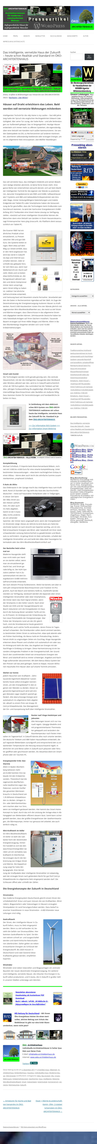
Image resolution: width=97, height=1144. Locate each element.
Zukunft (23, 1085)
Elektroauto (7, 1079)
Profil (15, 36)
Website (26, 36)
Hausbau (30, 1073)
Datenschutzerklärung (11, 1127)
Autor (85, 36)
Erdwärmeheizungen (20, 1079)
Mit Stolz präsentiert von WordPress (33, 1127)
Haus (41, 1079)
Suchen (73, 52)
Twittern (26, 1063)
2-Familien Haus (43, 1070)
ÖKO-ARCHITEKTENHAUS (44, 419)
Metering (55, 1079)
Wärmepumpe (14, 1085)
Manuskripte (72, 36)
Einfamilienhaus (20, 1073)
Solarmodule (42, 1082)
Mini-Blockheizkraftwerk (12, 1082)
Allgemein (53, 1070)
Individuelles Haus (41, 1073)
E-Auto (57, 1076)
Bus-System (46, 1076)
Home (5, 36)
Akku (39, 1076)
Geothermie (33, 1079)
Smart (24, 1082)
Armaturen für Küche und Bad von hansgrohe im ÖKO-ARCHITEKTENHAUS (17, 1104)
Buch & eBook (56, 36)
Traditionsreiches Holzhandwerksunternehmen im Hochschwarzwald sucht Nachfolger (81, 353)
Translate (90, 139)
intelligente (47, 1079)
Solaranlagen (32, 1082)
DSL (52, 1076)
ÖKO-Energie (11, 1076)
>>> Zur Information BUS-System (42, 425)
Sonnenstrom (53, 1082)
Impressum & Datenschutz (14, 41)
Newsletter (40, 36)
